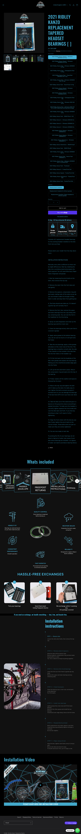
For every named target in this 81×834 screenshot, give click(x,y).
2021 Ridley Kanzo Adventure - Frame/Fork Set (62, 177)
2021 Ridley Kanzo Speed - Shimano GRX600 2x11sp (62, 57)
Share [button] (51, 447)
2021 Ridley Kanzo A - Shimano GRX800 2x (62, 127)
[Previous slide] (4, 481)
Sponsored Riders (48, 817)
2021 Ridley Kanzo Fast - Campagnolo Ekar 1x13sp (62, 71)
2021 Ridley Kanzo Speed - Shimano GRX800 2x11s (62, 89)
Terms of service (37, 817)
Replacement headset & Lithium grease (61, 191)
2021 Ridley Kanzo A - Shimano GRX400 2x (62, 120)
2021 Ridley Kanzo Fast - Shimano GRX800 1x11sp (62, 66)
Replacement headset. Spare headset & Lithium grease (62, 195)
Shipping (58, 50)
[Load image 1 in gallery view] (7, 58)
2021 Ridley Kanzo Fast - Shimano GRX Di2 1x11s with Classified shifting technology (62, 107)
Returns (61, 817)
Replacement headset (56, 187)
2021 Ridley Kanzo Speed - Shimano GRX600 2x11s (62, 93)
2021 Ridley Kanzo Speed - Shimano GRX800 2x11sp (62, 62)
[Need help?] (77, 830)
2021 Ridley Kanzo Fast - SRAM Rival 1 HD (62, 116)
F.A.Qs (56, 817)
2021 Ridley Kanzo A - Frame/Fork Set (61, 169)
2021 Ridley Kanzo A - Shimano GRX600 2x (62, 123)
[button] (3, 5)
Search (19, 817)
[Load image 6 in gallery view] (7, 66)
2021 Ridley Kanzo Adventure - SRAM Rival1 (62, 144)
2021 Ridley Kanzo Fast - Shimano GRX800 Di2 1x (62, 152)
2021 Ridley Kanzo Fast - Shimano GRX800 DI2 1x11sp (62, 80)
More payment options (62, 216)
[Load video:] (40, 785)
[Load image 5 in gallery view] (40, 58)
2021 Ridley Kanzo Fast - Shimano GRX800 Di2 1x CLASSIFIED (62, 162)
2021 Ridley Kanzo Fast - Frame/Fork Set (61, 181)
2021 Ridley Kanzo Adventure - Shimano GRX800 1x (62, 140)
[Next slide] (77, 481)
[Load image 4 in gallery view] (32, 58)
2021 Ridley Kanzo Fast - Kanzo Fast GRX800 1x (62, 157)
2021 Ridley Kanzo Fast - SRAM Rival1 (60, 148)
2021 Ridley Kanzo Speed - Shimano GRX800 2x (62, 131)
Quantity (50, 199)
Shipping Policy (27, 817)
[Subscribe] (30, 823)
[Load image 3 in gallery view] (24, 58)
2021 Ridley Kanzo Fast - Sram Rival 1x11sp (62, 84)
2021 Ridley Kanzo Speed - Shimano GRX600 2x (62, 136)
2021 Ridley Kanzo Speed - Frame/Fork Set (62, 173)
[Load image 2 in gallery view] (16, 58)
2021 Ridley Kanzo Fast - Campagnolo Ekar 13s (62, 98)
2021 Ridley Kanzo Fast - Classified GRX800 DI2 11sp (62, 76)
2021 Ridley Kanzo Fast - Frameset (60, 166)
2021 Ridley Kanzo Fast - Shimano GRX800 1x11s (62, 112)
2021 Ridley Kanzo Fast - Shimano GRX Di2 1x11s (62, 103)
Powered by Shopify (20, 833)
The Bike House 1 (11, 833)
